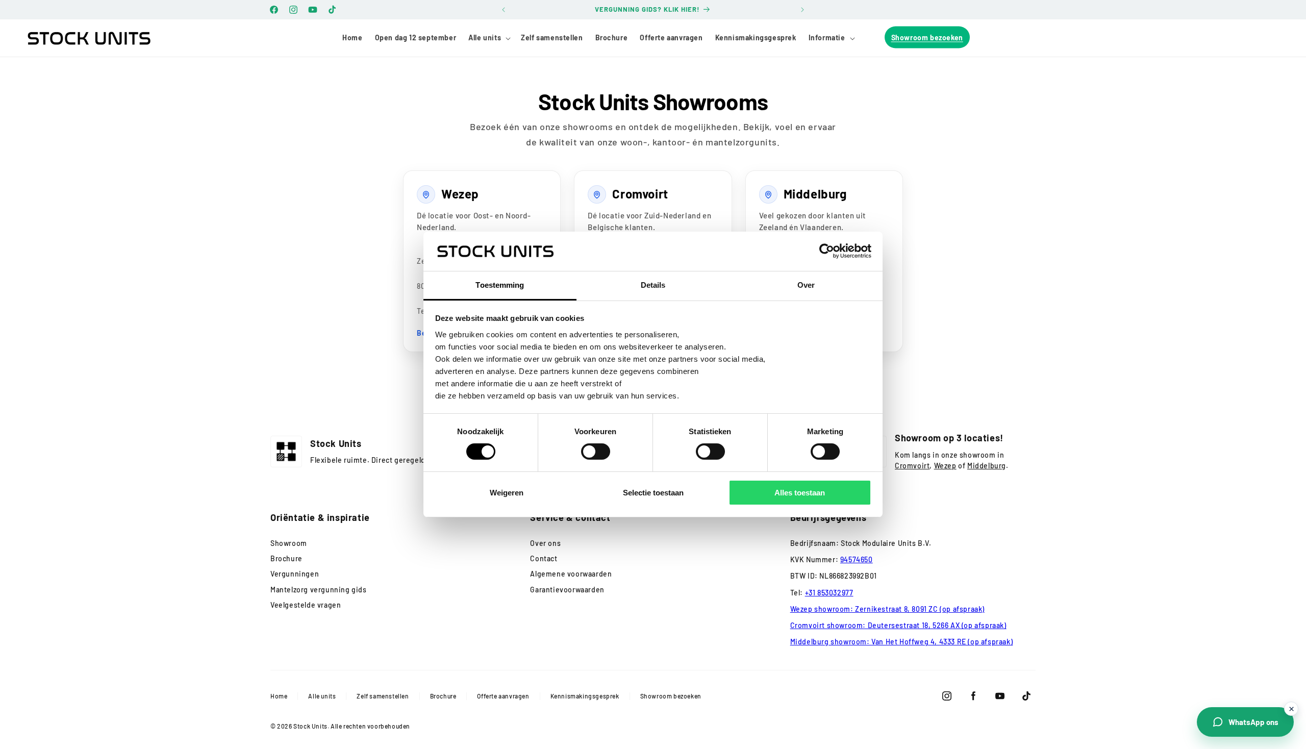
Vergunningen (294, 573)
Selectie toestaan (653, 492)
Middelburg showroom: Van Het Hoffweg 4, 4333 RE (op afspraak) (901, 641)
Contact (543, 558)
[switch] (595, 451)
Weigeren (506, 492)
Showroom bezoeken (670, 696)
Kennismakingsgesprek (584, 696)
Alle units (322, 696)
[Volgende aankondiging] (802, 9)
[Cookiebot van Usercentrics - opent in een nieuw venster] (826, 251)
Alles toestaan (799, 492)
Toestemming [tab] (499, 285)
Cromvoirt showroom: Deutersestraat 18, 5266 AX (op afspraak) (898, 625)
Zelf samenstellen (383, 696)
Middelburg (986, 465)
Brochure (286, 558)
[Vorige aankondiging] (503, 9)
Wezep (945, 465)
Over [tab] (806, 285)
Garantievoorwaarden (567, 589)
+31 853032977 (829, 592)
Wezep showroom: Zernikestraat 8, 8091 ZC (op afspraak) (887, 609)
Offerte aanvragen (503, 696)
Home (278, 696)
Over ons (545, 543)
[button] (488, 37)
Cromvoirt (912, 465)
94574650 (856, 559)
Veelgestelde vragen (305, 605)
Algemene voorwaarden (571, 573)
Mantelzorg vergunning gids (318, 589)
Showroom (288, 543)
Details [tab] (653, 285)
